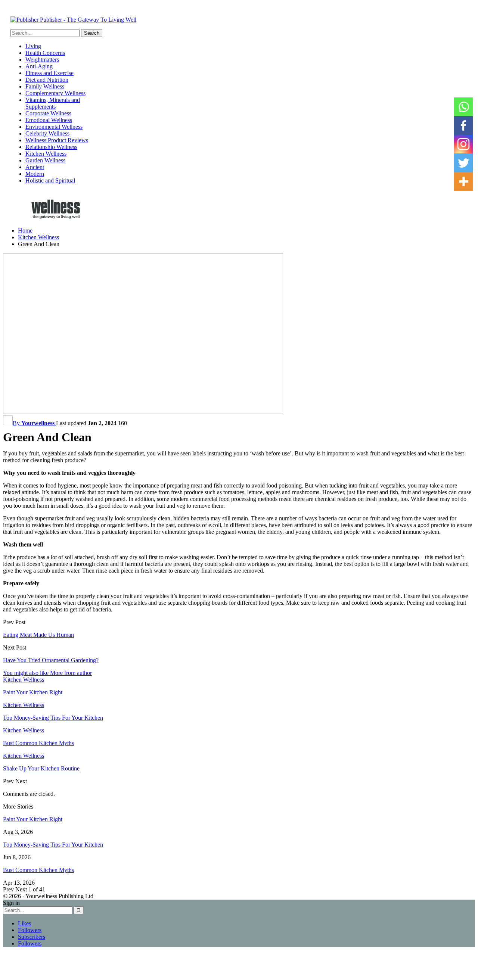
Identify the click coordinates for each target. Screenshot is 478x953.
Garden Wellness (45, 160)
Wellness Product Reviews (56, 140)
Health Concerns (45, 53)
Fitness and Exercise (49, 73)
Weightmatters (42, 59)
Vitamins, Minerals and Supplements (52, 103)
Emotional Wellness (48, 120)
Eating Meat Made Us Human (38, 635)
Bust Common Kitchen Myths (38, 870)
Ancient (34, 167)
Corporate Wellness (48, 113)
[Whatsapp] (463, 106)
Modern (34, 174)
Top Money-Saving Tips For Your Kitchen (53, 844)
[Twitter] (463, 162)
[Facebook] (463, 125)
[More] (463, 181)
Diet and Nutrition (46, 80)
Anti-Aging (39, 66)
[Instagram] (463, 144)
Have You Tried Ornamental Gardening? (51, 660)
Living (33, 46)
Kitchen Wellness (45, 153)
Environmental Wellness (54, 127)
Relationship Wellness (51, 147)
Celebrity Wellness (47, 133)
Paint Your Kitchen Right (32, 819)
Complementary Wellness (55, 93)
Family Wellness (44, 86)
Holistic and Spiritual (50, 180)
